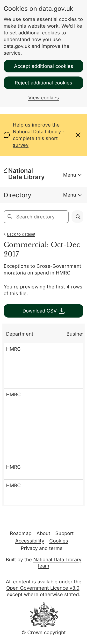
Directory (17, 195)
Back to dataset (21, 234)
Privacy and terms (42, 548)
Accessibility (29, 541)
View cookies (43, 98)
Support (64, 533)
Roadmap (20, 533)
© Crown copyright (44, 632)
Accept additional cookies (43, 66)
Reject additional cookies (43, 83)
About (43, 533)
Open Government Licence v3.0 (42, 588)
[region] (43, 415)
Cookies (58, 541)
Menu (69, 175)
